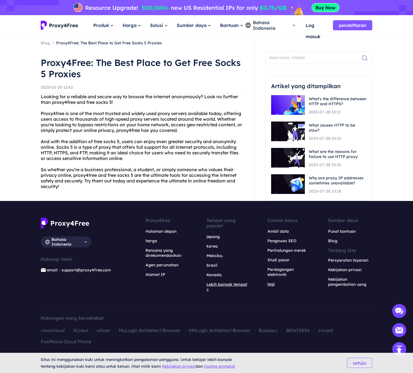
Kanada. (214, 274)
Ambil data (278, 231)
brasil (211, 265)
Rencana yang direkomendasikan (163, 253)
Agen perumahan (162, 264)
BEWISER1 (298, 330)
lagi (271, 284)
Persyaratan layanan (348, 260)
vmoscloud (53, 330)
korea (212, 246)
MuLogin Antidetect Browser (149, 330)
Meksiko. (214, 255)
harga (151, 240)
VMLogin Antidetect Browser (219, 330)
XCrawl (80, 330)
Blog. (333, 240)
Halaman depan (161, 231)
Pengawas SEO (281, 240)
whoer (103, 330)
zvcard (325, 330)
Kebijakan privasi (179, 366)
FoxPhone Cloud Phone (66, 341)
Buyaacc (268, 330)
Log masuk (313, 26)
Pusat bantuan (342, 231)
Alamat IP (155, 274)
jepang (213, 236)
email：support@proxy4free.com (79, 270)
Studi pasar (278, 259)
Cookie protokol (219, 366)
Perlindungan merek (286, 250)
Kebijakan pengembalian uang (347, 282)
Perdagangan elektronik (280, 272)
